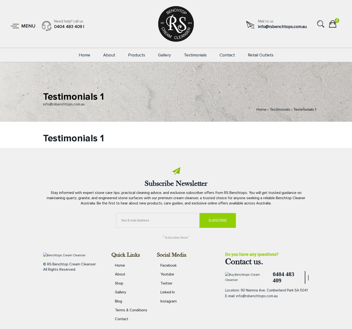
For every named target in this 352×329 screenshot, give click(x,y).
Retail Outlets (260, 55)
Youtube (167, 274)
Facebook (168, 265)
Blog (118, 301)
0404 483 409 (68, 26)
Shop (119, 283)
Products (136, 55)
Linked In (167, 292)
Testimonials (195, 55)
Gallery (164, 55)
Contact (227, 55)
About (109, 55)
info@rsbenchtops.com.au (282, 26)
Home (84, 55)
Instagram (168, 301)
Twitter (166, 283)
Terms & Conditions (131, 310)
